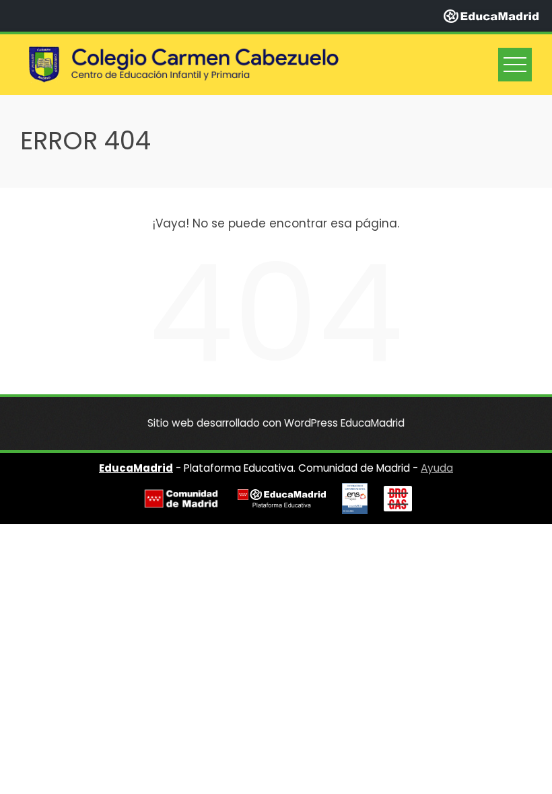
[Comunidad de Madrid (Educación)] (181, 499)
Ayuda (437, 468)
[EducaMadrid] (491, 15)
